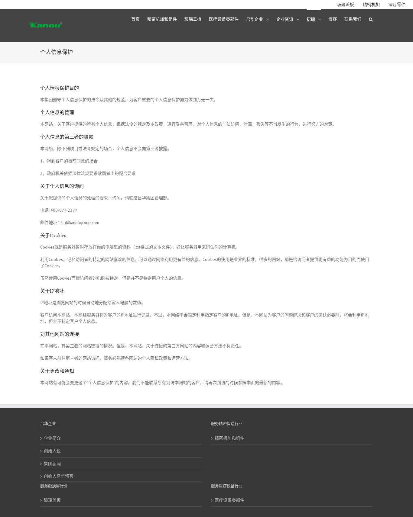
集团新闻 (52, 463)
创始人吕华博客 (58, 476)
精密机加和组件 (229, 438)
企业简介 (52, 438)
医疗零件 (397, 4)
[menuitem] (139, 19)
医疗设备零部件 (229, 500)
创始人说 (52, 451)
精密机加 (371, 4)
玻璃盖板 (345, 4)
